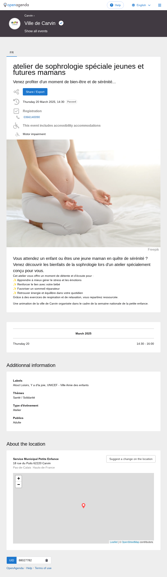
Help (118, 5)
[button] (83, 505)
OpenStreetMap (130, 542)
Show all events (35, 31)
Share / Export (35, 91)
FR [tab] (12, 52)
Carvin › (29, 15)
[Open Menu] (160, 5)
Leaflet (114, 542)
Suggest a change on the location (131, 459)
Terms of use (43, 568)
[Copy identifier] (46, 560)
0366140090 (32, 117)
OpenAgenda (15, 568)
